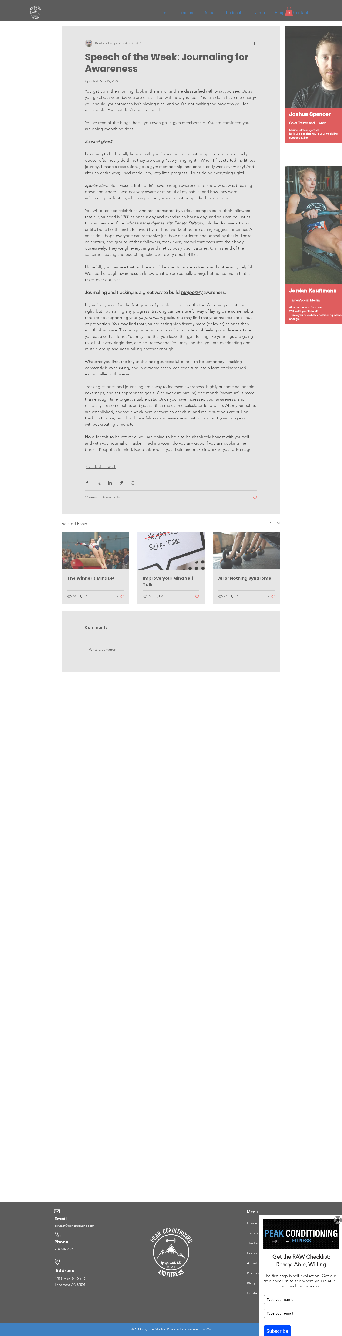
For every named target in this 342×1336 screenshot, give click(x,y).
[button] (338, 1220)
